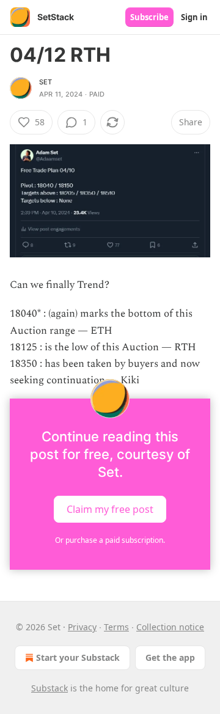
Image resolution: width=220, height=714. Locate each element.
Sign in (194, 17)
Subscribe (149, 17)
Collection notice (170, 627)
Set (46, 82)
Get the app (170, 657)
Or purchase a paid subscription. (110, 540)
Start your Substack (78, 657)
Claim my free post (110, 509)
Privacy (82, 627)
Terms (116, 627)
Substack (49, 688)
